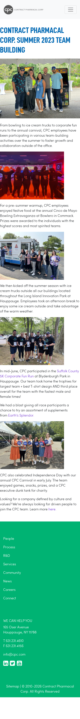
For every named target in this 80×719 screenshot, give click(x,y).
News (7, 581)
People (8, 538)
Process (9, 547)
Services (9, 564)
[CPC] (23, 9)
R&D (6, 555)
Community (12, 572)
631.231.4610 (15, 640)
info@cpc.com (14, 654)
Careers (9, 589)
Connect (9, 598)
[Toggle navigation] (71, 9)
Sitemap (12, 686)
